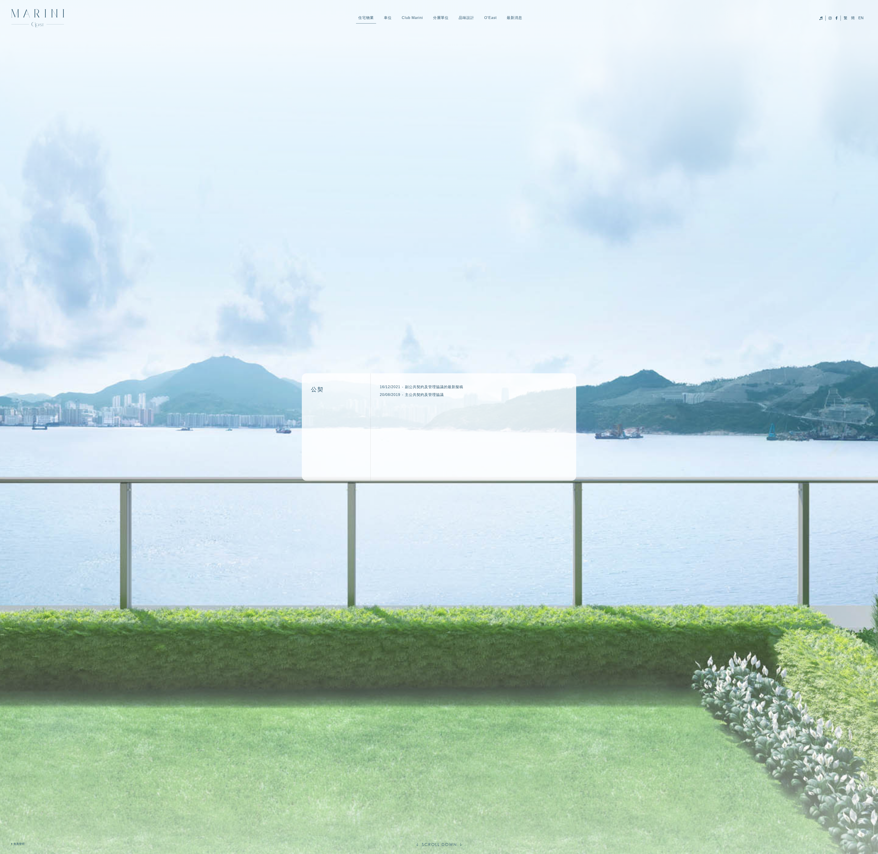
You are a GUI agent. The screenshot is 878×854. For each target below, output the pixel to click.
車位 (388, 18)
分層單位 (441, 18)
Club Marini (412, 18)
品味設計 (466, 18)
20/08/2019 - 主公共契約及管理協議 (412, 395)
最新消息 (514, 18)
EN (861, 18)
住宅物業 (366, 18)
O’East (490, 18)
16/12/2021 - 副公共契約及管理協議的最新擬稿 (421, 387)
